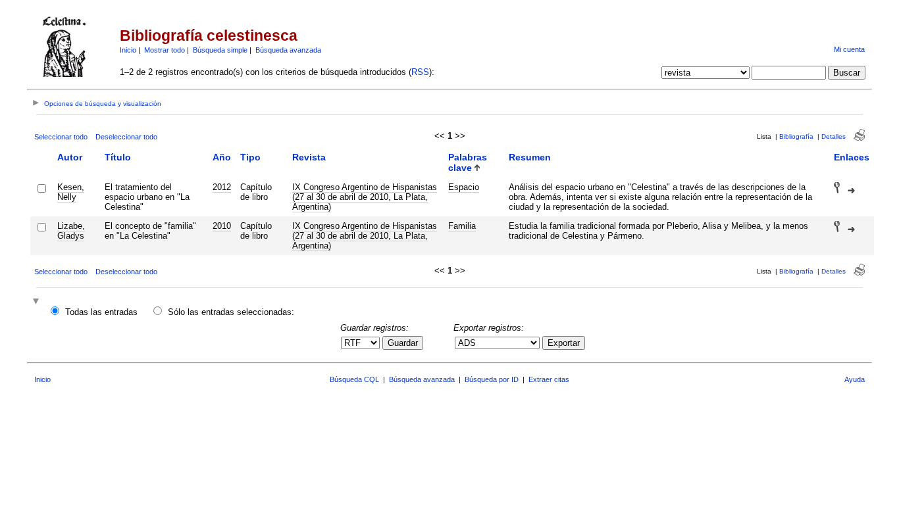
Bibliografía (796, 136)
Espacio (463, 187)
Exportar (564, 343)
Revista (309, 157)
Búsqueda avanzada (288, 50)
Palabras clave (467, 162)
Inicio (128, 50)
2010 (222, 226)
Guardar (403, 343)
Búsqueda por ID (492, 379)
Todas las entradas (101, 312)
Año (222, 157)
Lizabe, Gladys (71, 231)
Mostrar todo (164, 50)
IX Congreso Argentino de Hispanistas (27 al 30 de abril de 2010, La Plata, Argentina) (364, 197)
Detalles (833, 136)
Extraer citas (548, 379)
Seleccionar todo (61, 137)
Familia (462, 226)
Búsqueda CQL (354, 379)
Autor (69, 157)
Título (118, 157)
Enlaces (851, 157)
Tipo (250, 157)
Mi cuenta (849, 49)
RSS (420, 72)
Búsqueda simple (220, 50)
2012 (222, 187)
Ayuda (854, 379)
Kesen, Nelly (70, 192)
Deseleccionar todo (126, 137)
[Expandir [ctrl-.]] (37, 302)
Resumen (530, 157)
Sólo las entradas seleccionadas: (231, 312)
